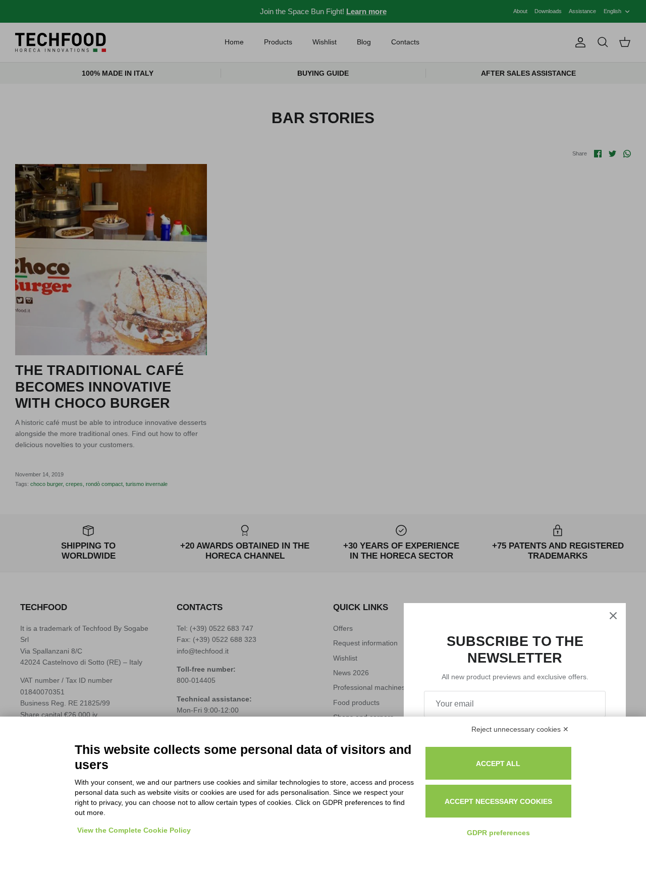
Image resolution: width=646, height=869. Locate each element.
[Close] (613, 616)
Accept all (498, 763)
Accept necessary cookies (498, 801)
